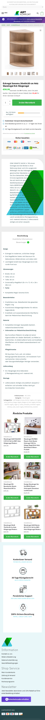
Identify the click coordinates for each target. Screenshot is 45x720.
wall (14, 407)
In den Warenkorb (27, 102)
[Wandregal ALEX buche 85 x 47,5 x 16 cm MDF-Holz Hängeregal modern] (32, 511)
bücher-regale (29, 400)
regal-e (16, 404)
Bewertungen (22, 242)
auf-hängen (16, 400)
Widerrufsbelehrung (9, 657)
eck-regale (37, 400)
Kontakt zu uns (7, 654)
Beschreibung (22, 236)
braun (22, 400)
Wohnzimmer (28, 407)
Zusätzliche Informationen (22, 239)
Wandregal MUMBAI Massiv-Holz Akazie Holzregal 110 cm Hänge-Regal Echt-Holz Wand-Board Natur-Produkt (32, 444)
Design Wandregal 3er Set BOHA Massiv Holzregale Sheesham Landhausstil (31, 487)
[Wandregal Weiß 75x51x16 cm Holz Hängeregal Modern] (12, 512)
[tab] (22, 235)
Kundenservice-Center (29, 133)
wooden (35, 407)
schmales (26, 404)
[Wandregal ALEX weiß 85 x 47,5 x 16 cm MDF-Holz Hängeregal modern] (12, 425)
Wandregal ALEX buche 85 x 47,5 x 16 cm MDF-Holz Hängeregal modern (32, 527)
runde (21, 404)
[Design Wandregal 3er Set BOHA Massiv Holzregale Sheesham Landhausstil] (32, 470)
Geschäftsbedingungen (10, 663)
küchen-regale (9, 404)
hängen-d (25, 402)
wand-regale (20, 407)
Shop (8, 25)
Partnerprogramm (8, 682)
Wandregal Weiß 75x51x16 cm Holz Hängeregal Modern (10, 527)
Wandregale (15, 25)
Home (3, 25)
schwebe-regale (35, 404)
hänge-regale (17, 402)
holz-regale (31, 402)
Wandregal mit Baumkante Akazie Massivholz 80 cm (10, 486)
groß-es (10, 402)
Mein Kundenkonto (8, 672)
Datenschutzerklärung (9, 660)
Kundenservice (7, 678)
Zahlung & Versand (8, 675)
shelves (9, 407)
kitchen (38, 402)
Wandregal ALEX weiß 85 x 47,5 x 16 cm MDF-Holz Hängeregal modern (12, 441)
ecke (5, 402)
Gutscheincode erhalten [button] (18, 699)
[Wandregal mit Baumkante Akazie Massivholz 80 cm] (12, 470)
